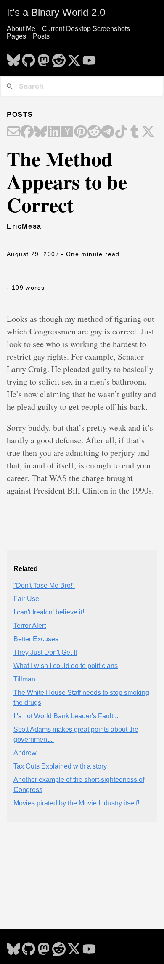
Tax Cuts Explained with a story (60, 766)
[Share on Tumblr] (134, 132)
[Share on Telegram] (107, 132)
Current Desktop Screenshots (86, 28)
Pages (16, 36)
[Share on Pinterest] (80, 132)
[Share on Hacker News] (67, 132)
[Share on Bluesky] (40, 132)
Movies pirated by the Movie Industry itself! (76, 803)
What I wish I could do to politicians (65, 665)
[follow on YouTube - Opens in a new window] (89, 58)
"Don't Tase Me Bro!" (44, 585)
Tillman (24, 679)
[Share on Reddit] (94, 132)
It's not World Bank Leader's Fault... (65, 716)
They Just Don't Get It (45, 652)
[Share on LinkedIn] (54, 132)
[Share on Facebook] (27, 132)
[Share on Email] (13, 132)
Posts (41, 36)
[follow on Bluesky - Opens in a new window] (13, 58)
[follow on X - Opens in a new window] (74, 58)
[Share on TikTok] (121, 132)
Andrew (25, 752)
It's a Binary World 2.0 (56, 12)
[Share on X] (148, 132)
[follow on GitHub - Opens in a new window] (28, 58)
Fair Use (26, 598)
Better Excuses (35, 639)
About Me (21, 28)
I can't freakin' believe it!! (49, 612)
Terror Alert (29, 625)
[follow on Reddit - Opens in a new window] (59, 58)
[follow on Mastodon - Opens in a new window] (43, 58)
